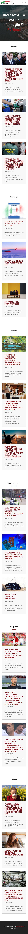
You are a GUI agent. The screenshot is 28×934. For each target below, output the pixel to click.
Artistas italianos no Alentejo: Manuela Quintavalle (14, 853)
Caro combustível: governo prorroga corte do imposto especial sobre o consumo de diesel (13, 120)
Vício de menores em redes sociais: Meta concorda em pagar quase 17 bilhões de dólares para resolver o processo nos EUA (14, 75)
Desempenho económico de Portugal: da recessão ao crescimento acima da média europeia (13, 360)
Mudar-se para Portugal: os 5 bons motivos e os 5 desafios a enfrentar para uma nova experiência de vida (14, 452)
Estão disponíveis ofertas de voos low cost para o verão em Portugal (14, 556)
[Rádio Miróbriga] (7, 2)
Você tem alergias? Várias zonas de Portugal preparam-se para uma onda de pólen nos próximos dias (13, 809)
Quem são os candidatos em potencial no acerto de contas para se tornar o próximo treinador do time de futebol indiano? (14, 698)
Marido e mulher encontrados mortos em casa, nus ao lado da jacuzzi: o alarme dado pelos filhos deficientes (14, 164)
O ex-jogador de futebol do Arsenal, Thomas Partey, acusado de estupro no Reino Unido (13, 653)
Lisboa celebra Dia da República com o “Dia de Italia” (14, 224)
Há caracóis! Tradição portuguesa (10, 597)
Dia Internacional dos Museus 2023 (12, 303)
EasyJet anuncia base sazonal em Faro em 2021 (14, 263)
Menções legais (20, 926)
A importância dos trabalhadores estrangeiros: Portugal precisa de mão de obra (13, 406)
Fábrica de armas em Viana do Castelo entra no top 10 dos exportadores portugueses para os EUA (14, 895)
